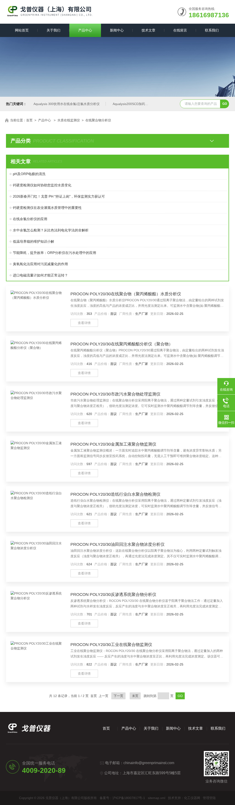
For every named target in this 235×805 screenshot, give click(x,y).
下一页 (118, 696)
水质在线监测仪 (68, 120)
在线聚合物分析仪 (98, 120)
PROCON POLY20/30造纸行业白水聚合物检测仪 (115, 494)
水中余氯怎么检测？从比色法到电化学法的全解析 (51, 230)
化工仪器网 (192, 798)
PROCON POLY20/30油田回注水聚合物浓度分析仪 (117, 544)
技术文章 (148, 30)
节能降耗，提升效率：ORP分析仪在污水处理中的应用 (54, 253)
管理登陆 (209, 798)
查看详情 (84, 323)
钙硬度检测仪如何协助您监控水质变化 (42, 185)
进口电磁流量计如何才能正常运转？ (40, 275)
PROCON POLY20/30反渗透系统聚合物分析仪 (113, 594)
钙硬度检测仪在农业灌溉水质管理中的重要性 (47, 208)
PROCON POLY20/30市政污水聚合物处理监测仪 (115, 394)
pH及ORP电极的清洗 (29, 174)
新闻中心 (117, 30)
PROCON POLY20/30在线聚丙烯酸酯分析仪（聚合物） (121, 344)
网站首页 (22, 30)
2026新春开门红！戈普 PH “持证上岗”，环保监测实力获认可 (59, 196)
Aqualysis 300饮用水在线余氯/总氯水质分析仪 (67, 104)
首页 (29, 120)
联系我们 (212, 30)
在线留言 (180, 30)
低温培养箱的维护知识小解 (33, 241)
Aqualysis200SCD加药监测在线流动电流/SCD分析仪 (150, 104)
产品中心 (85, 30)
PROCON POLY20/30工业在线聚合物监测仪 (111, 644)
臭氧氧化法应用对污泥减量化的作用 (40, 264)
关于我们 (53, 30)
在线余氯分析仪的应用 (30, 219)
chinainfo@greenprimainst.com (148, 763)
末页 (135, 696)
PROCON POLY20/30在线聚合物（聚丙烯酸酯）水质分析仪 (125, 294)
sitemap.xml (156, 798)
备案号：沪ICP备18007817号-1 (122, 798)
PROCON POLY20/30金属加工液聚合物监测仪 (113, 444)
